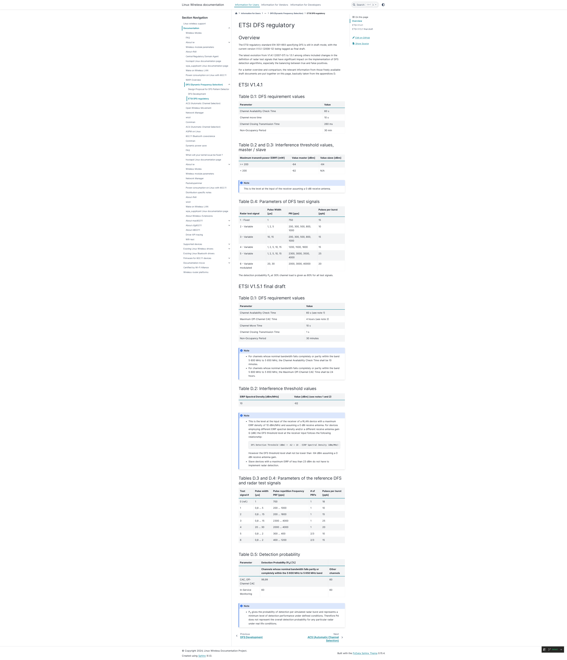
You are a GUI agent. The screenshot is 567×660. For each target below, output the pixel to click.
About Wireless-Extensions (199, 216)
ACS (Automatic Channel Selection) (203, 103)
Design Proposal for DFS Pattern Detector (208, 89)
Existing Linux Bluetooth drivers (199, 253)
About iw (190, 42)
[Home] (236, 13)
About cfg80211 (194, 225)
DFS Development (197, 94)
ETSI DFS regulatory (198, 98)
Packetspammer (194, 183)
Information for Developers (305, 4)
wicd (188, 117)
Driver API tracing (194, 234)
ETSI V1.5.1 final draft (362, 29)
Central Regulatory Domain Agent (202, 56)
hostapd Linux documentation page (203, 61)
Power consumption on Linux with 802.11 (206, 75)
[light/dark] (383, 4)
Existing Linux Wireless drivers (198, 248)
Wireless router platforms (195, 272)
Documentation (191, 28)
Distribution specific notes (198, 192)
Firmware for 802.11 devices (197, 258)
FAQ (188, 37)
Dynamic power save (196, 145)
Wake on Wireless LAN (197, 70)
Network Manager (195, 112)
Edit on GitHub (362, 37)
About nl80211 (193, 230)
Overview (357, 21)
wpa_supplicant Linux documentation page (207, 66)
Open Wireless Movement (198, 108)
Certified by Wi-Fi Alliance (196, 267)
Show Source (362, 43)
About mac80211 (194, 220)
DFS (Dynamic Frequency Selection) (204, 84)
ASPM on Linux (193, 131)
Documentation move (194, 263)
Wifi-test (190, 239)
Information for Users (247, 4)
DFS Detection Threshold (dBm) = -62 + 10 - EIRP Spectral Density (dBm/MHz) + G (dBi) (295, 445)
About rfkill (191, 51)
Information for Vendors (274, 4)
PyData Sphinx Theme (365, 653)
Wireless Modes (194, 33)
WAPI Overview (193, 80)
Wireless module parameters (200, 47)
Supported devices (192, 244)
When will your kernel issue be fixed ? (204, 155)
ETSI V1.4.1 (357, 25)
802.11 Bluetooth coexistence (200, 136)
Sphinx (202, 655)
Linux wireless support (194, 23)
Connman (190, 122)
